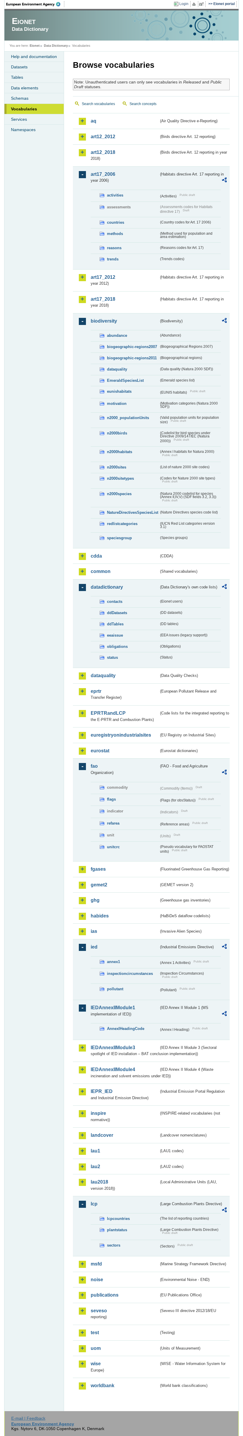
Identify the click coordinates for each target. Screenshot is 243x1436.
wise (96, 1363)
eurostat (100, 750)
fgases (98, 869)
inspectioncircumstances (130, 973)
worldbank (102, 1385)
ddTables (115, 624)
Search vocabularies (98, 104)
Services (19, 119)
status (112, 657)
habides (100, 915)
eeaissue (115, 635)
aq (93, 120)
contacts (114, 601)
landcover (102, 1135)
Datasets (19, 67)
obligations (117, 646)
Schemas (19, 98)
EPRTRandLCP (108, 713)
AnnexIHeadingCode (125, 1028)
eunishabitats (119, 391)
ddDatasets (117, 613)
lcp (94, 1203)
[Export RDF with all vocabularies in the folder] (224, 180)
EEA (35, 4)
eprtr (96, 691)
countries (115, 222)
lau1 (95, 1150)
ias (94, 931)
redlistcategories (122, 523)
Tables (17, 77)
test (95, 1332)
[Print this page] (194, 4)
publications (105, 1294)
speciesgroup (119, 538)
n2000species (119, 494)
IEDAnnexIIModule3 (113, 1047)
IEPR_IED (102, 1091)
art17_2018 (103, 299)
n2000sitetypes (120, 478)
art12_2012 (103, 136)
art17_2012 (103, 277)
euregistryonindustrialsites (121, 735)
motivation (117, 403)
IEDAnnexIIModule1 (113, 1007)
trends (113, 259)
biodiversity (104, 320)
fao (94, 766)
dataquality (117, 369)
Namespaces (23, 129)
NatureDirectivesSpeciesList (132, 512)
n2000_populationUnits (128, 418)
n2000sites (116, 467)
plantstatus (117, 1230)
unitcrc (113, 847)
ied (94, 946)
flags (111, 799)
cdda (96, 555)
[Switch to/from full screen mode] (202, 4)
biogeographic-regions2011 (132, 358)
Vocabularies (24, 109)
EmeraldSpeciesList (125, 380)
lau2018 (99, 1181)
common (101, 571)
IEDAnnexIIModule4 (113, 1069)
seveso (99, 1310)
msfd (96, 1263)
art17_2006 (103, 174)
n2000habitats (119, 452)
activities (115, 195)
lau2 (95, 1166)
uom (96, 1348)
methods (115, 233)
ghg (95, 900)
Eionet (35, 45)
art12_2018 (103, 152)
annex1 (113, 962)
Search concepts (143, 104)
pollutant (115, 989)
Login (183, 4)
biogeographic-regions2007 (132, 346)
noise (97, 1279)
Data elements (24, 88)
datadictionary (107, 587)
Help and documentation (34, 56)
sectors (113, 1245)
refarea (113, 823)
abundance (117, 335)
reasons (114, 248)
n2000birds (117, 433)
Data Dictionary (56, 45)
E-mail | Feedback (28, 1418)
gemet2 (99, 884)
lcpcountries (118, 1218)
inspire (98, 1113)
